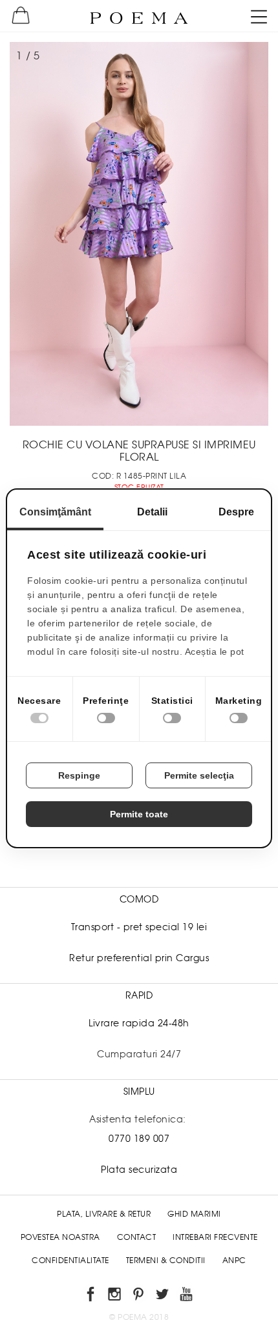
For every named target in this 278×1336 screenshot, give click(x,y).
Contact (136, 1237)
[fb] (91, 1296)
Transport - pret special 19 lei (139, 927)
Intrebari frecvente (215, 1237)
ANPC (234, 1260)
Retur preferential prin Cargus (139, 958)
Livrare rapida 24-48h (139, 1023)
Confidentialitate (70, 1260)
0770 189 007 (139, 1138)
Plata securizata (139, 1169)
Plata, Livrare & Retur (104, 1214)
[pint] (139, 1296)
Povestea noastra (60, 1237)
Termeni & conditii (166, 1260)
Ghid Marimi (194, 1214)
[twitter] (163, 1296)
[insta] (115, 1296)
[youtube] (187, 1296)
